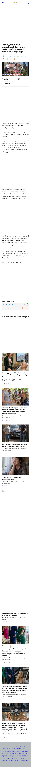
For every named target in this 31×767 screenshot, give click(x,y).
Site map (22, 748)
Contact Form (15, 748)
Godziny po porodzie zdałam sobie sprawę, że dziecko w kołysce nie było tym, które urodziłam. (15, 375)
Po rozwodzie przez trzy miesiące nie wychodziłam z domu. (15, 614)
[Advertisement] (15, 26)
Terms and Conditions (17, 747)
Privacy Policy (6, 747)
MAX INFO (15, 3)
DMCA (8, 748)
